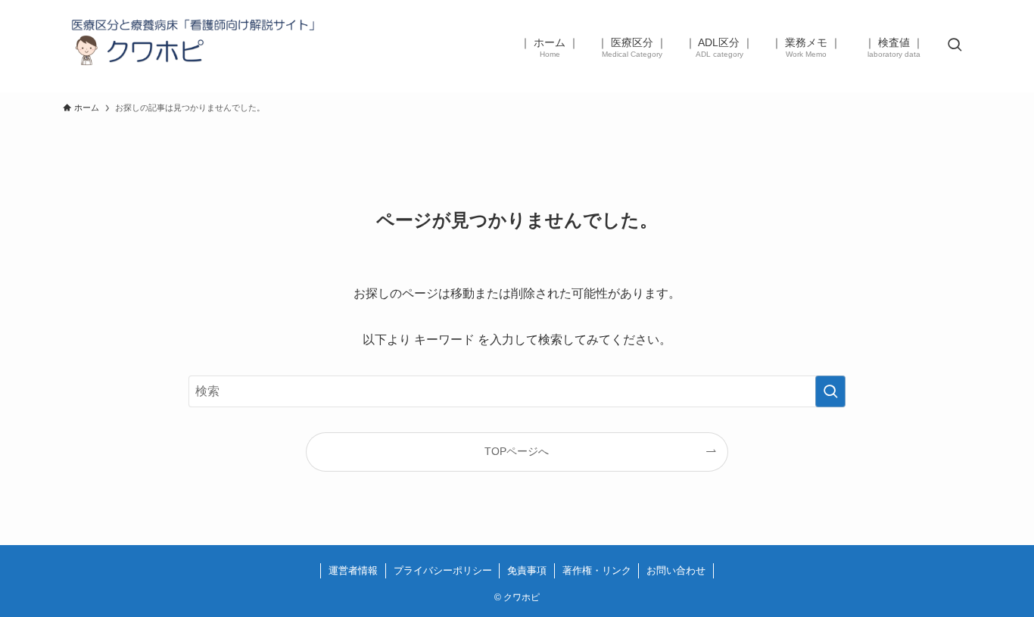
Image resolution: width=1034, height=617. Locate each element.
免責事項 (527, 570)
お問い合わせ (675, 570)
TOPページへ (516, 451)
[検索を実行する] (830, 391)
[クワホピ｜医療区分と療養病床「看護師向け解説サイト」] (196, 46)
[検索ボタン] (954, 46)
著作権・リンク (596, 570)
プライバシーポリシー (443, 570)
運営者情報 (353, 570)
